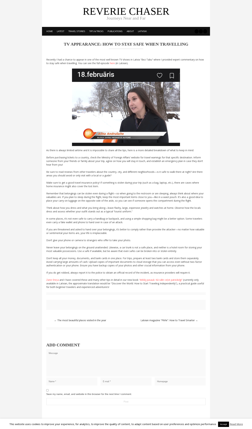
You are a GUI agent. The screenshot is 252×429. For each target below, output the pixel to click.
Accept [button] (223, 424)
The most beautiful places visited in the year (80, 320)
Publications (115, 31)
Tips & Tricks (96, 31)
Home (49, 31)
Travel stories (76, 31)
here (112, 63)
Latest (60, 31)
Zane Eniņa (52, 279)
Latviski (142, 31)
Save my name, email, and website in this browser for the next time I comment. (89, 394)
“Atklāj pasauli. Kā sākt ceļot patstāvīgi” (160, 279)
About (130, 31)
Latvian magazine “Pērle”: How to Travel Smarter (169, 320)
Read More (236, 424)
